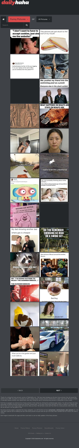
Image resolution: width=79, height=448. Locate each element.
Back (21, 390)
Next (58, 390)
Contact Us (48, 433)
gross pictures (70, 410)
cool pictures (52, 410)
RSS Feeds (31, 433)
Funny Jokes (60, 428)
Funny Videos (25, 428)
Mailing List (39, 433)
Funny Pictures (37, 428)
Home (16, 428)
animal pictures (60, 410)
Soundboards (49, 428)
